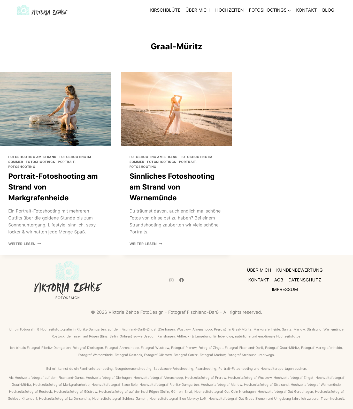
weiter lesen (24, 244)
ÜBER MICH (198, 10)
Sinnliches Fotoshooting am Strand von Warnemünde (172, 187)
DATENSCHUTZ (304, 279)
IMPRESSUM (285, 289)
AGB (278, 279)
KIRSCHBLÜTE (165, 10)
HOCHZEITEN (229, 10)
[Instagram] (171, 280)
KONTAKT (306, 10)
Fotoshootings (40, 162)
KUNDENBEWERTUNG (299, 270)
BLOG (328, 10)
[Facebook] (181, 280)
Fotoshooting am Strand (32, 157)
